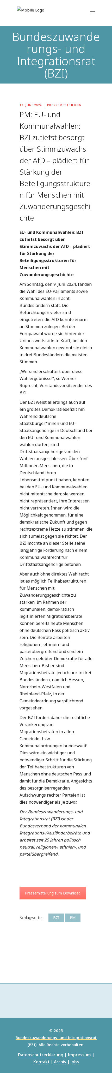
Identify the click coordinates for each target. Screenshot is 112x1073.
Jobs (75, 1062)
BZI (56, 917)
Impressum (79, 1055)
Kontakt (41, 1062)
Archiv (60, 1062)
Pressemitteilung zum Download (52, 893)
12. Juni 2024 (31, 105)
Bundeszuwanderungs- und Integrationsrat (56, 1038)
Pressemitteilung (64, 105)
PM (73, 917)
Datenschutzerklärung (40, 1055)
